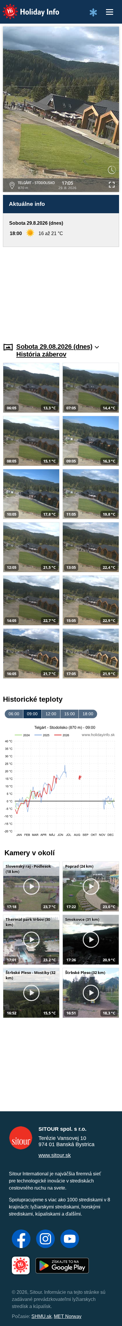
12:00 (51, 713)
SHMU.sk (41, 1316)
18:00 (88, 713)
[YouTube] (69, 1239)
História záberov (41, 354)
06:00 (14, 713)
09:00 (32, 713)
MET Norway (67, 1316)
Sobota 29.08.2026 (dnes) (54, 346)
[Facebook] (21, 1239)
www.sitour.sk (54, 1155)
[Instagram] (45, 1239)
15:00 (69, 713)
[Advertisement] (61, 291)
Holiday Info (25, 7)
